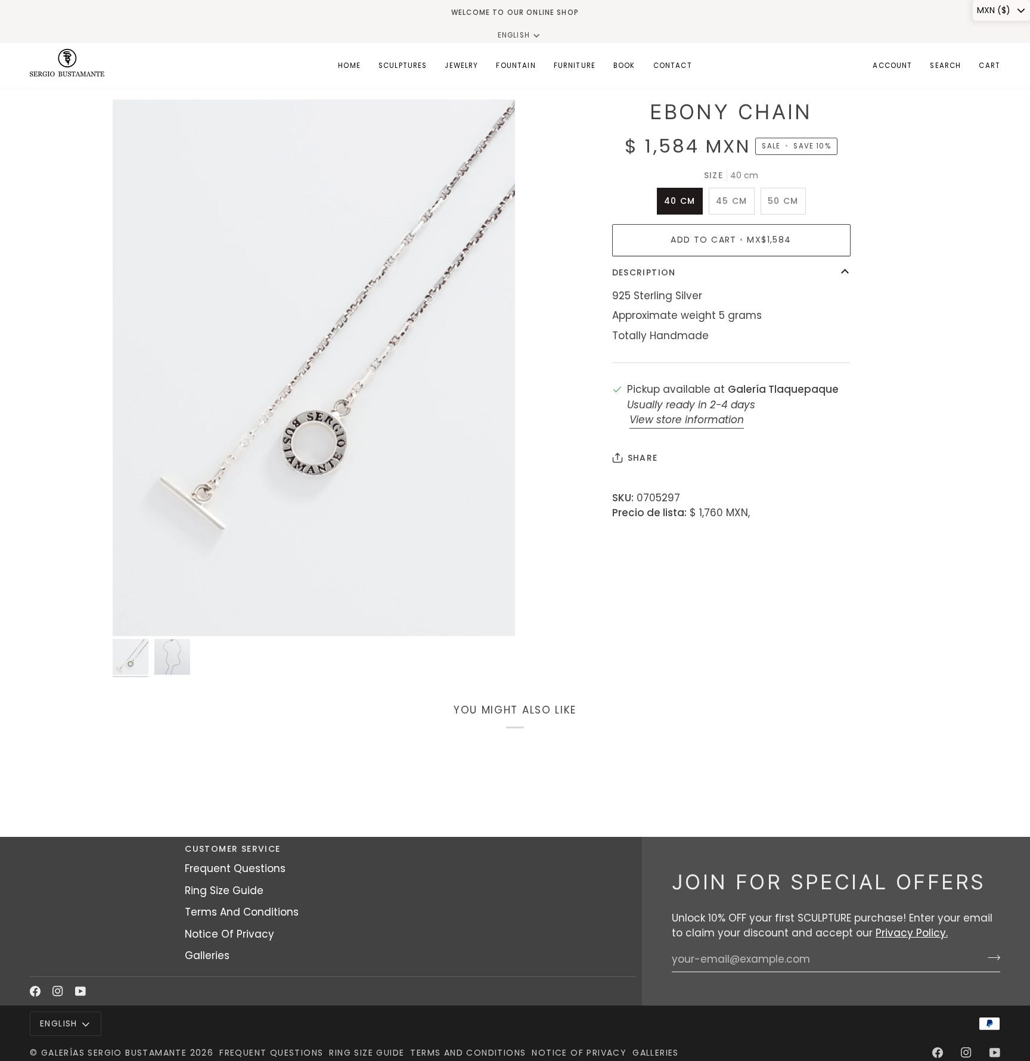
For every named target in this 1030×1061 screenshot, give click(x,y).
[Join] (990, 957)
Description (644, 272)
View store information (686, 419)
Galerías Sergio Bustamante (114, 1053)
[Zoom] (314, 368)
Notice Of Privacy (229, 934)
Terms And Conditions (242, 912)
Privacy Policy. (912, 933)
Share (643, 458)
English (514, 35)
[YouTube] (80, 991)
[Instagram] (57, 991)
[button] (403, 66)
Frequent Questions (235, 868)
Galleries (207, 955)
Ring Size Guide (224, 890)
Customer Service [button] (232, 849)
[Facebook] (35, 991)
